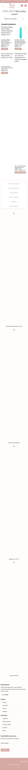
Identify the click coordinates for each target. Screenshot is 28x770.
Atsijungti (5, 711)
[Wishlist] (22, 5)
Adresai (4, 708)
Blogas (4, 730)
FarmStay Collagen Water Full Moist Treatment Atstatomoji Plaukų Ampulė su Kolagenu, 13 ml (6, 42)
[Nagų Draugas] (12, 5)
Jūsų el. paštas (5, 743)
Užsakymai (5, 705)
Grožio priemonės (14, 10)
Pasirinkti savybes (20, 172)
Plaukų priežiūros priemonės (13, 11)
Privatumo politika (7, 724)
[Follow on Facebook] (1, 761)
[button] (2, 5)
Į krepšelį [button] (4, 48)
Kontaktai (5, 727)
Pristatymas (5, 718)
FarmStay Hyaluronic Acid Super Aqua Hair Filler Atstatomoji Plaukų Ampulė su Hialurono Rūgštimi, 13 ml (20, 42)
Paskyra (4, 702)
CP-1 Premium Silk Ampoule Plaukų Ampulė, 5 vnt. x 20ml (7, 68)
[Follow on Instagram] (3, 761)
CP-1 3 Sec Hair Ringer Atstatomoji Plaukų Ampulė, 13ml (20, 167)
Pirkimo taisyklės (6, 721)
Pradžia (5, 10)
